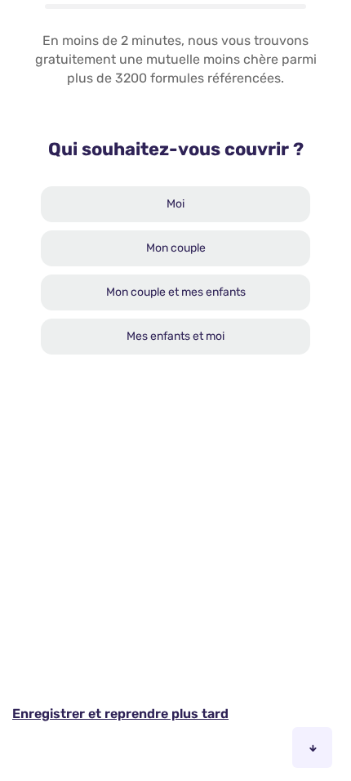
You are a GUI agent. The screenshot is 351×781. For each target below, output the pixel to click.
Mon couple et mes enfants (176, 292)
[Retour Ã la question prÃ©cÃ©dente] (264, 747)
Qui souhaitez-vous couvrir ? (176, 149)
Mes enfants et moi (175, 336)
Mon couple (176, 248)
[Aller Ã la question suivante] (312, 747)
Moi (175, 204)
